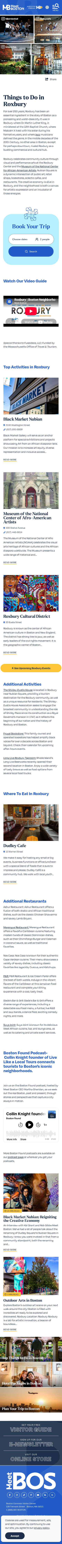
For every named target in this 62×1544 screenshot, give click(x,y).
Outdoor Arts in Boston (22, 1300)
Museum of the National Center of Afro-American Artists (27, 518)
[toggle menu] (55, 7)
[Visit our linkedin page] (45, 1495)
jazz (37, 134)
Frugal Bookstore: (13, 733)
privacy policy (41, 1527)
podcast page (16, 1156)
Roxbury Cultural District (26, 616)
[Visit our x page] (52, 1495)
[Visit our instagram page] (17, 1495)
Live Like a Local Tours (30, 1059)
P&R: (6, 976)
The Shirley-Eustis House (18, 689)
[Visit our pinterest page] (31, 1495)
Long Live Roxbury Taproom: (19, 757)
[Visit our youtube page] (38, 1495)
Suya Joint (9, 1024)
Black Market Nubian (22, 419)
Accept (15, 1535)
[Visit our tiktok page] (24, 1495)
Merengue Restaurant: (16, 927)
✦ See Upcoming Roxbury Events (31, 668)
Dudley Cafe (14, 845)
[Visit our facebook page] (10, 1495)
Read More (10, 459)
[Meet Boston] (13, 7)
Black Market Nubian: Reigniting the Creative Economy (29, 1219)
